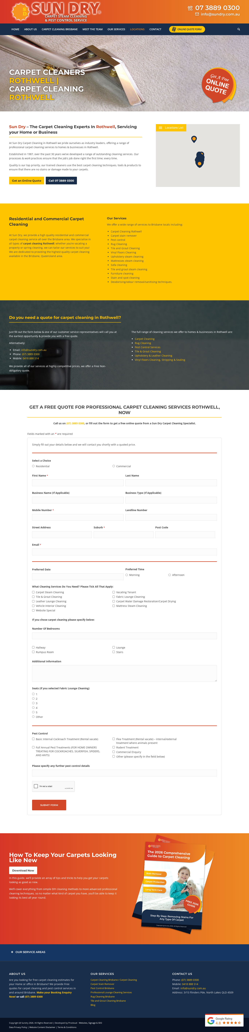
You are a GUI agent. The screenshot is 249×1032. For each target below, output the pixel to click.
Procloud (72, 1022)
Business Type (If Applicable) (143, 493)
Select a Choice (41, 460)
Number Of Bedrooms (46, 628)
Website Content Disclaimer (42, 1027)
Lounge (120, 647)
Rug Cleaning (119, 244)
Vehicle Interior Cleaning (51, 606)
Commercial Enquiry (128, 752)
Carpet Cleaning (145, 339)
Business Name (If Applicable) (50, 493)
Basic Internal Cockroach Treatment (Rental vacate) (67, 739)
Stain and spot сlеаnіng (125, 277)
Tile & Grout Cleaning (148, 351)
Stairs (119, 652)
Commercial (123, 466)
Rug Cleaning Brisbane (103, 996)
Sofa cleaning (119, 265)
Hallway (40, 647)
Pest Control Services (147, 347)
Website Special (45, 610)
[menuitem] (15, 29)
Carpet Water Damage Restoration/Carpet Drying (146, 601)
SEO (100, 1022)
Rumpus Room (45, 652)
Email (36, 544)
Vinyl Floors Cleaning (123, 252)
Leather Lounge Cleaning (51, 601)
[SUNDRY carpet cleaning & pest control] (55, 11)
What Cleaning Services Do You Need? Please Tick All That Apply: (72, 586)
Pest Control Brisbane (102, 988)
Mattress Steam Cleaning (131, 606)
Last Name (132, 475)
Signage (92, 1022)
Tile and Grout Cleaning (125, 248)
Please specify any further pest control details (61, 766)
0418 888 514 (31, 358)
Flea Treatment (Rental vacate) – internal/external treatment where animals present (146, 741)
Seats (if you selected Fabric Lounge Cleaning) (61, 688)
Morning (134, 575)
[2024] (173, 885)
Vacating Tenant (126, 592)
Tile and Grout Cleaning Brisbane (108, 1000)
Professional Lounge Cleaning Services (111, 992)
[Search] (237, 29)
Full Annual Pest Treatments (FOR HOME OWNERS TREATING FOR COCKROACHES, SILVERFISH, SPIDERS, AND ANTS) (68, 751)
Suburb (99, 527)
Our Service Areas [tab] (30, 952)
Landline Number (136, 510)
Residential (43, 466)
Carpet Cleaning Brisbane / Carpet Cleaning (114, 979)
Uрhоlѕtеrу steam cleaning (127, 256)
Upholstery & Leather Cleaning (153, 355)
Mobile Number (43, 510)
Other (39, 717)
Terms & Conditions (67, 1027)
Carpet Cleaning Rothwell (126, 231)
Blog (93, 1005)
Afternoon (178, 575)
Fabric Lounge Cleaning (130, 596)
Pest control (118, 240)
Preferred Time (134, 569)
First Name (40, 475)
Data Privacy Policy (18, 1027)
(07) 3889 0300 (31, 354)
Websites (83, 1022)
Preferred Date (41, 569)
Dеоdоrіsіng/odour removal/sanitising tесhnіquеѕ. (141, 282)
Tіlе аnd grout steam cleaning (129, 269)
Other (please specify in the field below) (140, 756)
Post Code (161, 527)
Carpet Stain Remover (102, 984)
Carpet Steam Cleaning (50, 592)
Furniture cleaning (122, 273)
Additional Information (46, 661)
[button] (199, 164)
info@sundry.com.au (220, 14)
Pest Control (40, 733)
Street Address (41, 527)
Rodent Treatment (127, 747)
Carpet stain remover (124, 235)
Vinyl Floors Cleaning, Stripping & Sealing (160, 359)
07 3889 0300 (217, 8)
